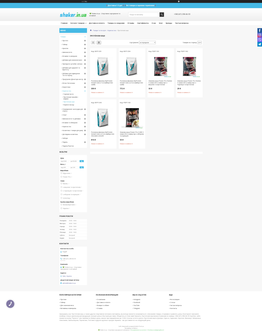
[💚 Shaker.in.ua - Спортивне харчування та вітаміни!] (73, 14)
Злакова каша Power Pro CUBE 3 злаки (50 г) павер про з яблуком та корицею (132, 134)
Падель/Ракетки (68, 146)
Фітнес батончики (68, 83)
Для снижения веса (67, 305)
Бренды (169, 23)
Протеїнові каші (69, 102)
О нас (154, 23)
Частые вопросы (182, 23)
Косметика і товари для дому (72, 130)
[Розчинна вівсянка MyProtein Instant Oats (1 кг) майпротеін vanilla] (103, 66)
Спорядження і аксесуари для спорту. (72, 110)
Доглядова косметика (70, 134)
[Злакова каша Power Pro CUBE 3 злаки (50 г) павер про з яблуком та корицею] (132, 118)
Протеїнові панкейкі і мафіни (70, 98)
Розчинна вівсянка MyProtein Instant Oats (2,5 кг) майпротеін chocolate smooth (102, 134)
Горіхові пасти (68, 94)
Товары (63, 37)
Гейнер (64, 44)
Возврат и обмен (103, 305)
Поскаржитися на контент (138, 330)
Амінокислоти (67, 52)
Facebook (137, 302)
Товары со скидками (116, 23)
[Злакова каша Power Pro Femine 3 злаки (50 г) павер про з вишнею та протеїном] (161, 66)
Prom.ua (141, 326)
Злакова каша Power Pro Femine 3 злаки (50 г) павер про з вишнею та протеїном (160, 82)
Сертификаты (143, 23)
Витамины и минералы (68, 308)
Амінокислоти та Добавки (71, 119)
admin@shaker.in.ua (69, 283)
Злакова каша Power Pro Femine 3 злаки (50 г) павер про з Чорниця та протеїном (189, 82)
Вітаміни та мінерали (69, 56)
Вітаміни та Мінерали (69, 123)
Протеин (63, 299)
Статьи (172, 302)
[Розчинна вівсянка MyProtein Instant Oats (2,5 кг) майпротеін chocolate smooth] (103, 118)
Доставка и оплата (96, 23)
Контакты (173, 308)
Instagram (137, 299)
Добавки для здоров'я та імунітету (71, 69)
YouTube (136, 305)
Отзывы (131, 23)
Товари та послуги (99, 30)
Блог (161, 23)
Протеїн (65, 41)
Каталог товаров (77, 23)
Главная (64, 23)
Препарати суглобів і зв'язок (72, 64)
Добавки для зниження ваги (72, 60)
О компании (101, 299)
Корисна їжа (111, 30)
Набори (65, 138)
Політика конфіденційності (156, 330)
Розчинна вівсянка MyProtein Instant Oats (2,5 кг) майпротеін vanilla (131, 82)
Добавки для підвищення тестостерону (71, 74)
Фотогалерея (174, 299)
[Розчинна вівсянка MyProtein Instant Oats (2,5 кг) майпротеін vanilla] (132, 66)
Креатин (65, 48)
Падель (65, 142)
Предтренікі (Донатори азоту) (72, 79)
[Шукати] (162, 14)
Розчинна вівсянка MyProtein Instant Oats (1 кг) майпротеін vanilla (102, 82)
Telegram (137, 308)
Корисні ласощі (68, 105)
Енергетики (66, 87)
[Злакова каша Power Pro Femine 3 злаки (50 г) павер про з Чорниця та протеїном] (189, 66)
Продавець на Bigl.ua (131, 328)
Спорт (64, 115)
